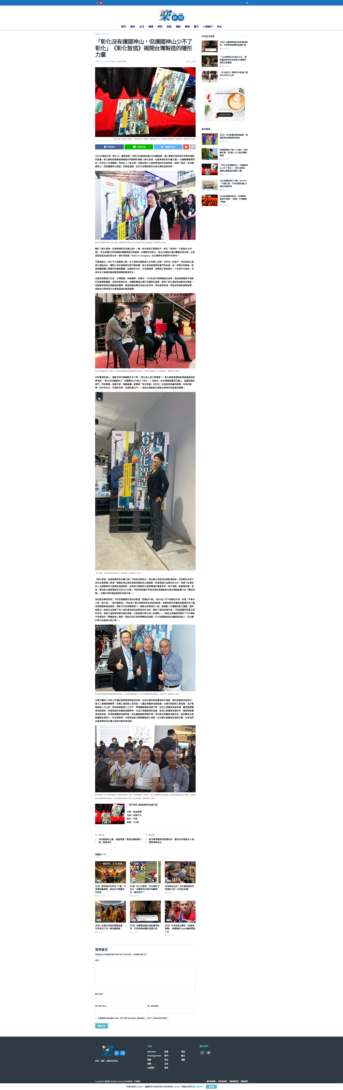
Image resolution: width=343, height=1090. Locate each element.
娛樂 (187, 26)
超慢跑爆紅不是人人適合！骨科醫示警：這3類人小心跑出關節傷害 (234, 152)
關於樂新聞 (211, 1081)
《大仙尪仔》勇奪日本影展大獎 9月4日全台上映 (234, 73)
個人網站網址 (153, 1006)
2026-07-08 (100, 896)
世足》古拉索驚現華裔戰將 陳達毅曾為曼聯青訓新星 (234, 136)
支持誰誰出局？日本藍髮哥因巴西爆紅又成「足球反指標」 (179, 887)
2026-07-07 (170, 893)
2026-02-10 (225, 205)
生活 (141, 26)
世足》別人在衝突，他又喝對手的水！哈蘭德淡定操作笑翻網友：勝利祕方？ (144, 889)
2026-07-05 (100, 932)
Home (97, 34)
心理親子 (208, 26)
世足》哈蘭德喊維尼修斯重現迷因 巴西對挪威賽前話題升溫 (144, 927)
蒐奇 (132, 26)
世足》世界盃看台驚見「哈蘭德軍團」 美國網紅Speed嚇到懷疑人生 (180, 928)
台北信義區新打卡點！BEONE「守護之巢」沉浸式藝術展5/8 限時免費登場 (233, 183)
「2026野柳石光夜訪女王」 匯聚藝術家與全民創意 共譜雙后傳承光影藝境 (233, 59)
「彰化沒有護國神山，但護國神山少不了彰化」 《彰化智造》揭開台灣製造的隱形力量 (234, 168)
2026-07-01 (170, 935)
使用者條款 (222, 1081)
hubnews (105, 34)
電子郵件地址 (101, 1006)
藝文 (196, 26)
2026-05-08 (225, 159)
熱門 (123, 26)
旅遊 (169, 26)
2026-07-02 (225, 66)
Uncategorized (154, 1055)
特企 (219, 26)
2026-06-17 (225, 141)
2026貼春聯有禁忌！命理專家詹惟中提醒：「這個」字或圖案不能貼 (233, 199)
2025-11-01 (99, 61)
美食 (160, 26)
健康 (150, 26)
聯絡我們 (244, 1081)
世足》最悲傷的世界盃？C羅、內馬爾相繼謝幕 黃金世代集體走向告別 (110, 889)
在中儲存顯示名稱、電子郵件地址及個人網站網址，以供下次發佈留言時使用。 (133, 1018)
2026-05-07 (225, 190)
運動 (178, 26)
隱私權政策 (234, 1081)
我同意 (211, 1086)
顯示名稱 (99, 994)
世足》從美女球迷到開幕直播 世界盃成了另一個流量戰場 (110, 927)
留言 (98, 960)
